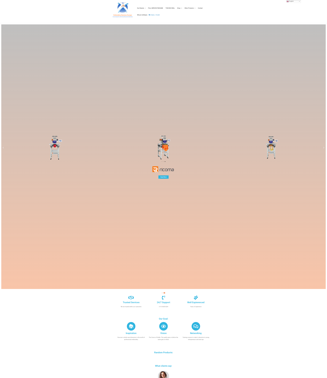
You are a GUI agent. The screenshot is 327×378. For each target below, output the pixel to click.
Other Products (189, 8)
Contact (200, 8)
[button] (145, 8)
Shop (178, 8)
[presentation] (3, 155)
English (291, 1)
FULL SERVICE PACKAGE (155, 8)
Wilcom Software (142, 15)
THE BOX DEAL (170, 8)
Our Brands (140, 8)
